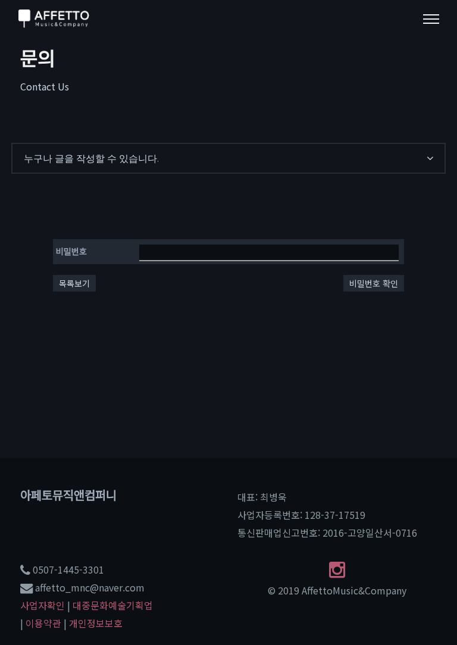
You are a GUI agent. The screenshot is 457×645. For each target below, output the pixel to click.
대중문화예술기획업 (113, 605)
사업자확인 (42, 605)
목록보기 (74, 283)
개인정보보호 (96, 623)
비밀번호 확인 (373, 283)
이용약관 (43, 623)
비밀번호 (71, 251)
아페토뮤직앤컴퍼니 (68, 494)
